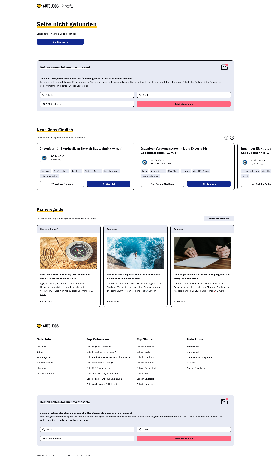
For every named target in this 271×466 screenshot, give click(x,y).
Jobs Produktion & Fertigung (101, 351)
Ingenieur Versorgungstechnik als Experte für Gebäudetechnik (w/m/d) (174, 150)
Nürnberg (258, 163)
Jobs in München (145, 346)
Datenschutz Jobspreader (200, 357)
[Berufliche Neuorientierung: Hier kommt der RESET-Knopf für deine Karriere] (68, 253)
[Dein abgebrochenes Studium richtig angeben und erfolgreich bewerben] (202, 253)
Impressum (193, 346)
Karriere (191, 362)
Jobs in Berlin (144, 351)
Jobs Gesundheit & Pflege (100, 362)
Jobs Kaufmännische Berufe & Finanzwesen (109, 357)
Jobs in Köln (143, 373)
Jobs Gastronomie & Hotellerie (102, 384)
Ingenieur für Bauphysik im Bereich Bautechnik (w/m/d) (81, 148)
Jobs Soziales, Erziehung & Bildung (104, 378)
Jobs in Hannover (146, 384)
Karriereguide (44, 357)
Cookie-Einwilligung (197, 368)
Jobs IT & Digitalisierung (99, 368)
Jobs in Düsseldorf (146, 368)
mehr (43, 294)
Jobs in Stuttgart (145, 378)
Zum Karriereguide (219, 218)
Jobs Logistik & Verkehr (99, 346)
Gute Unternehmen (46, 373)
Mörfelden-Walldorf (162, 163)
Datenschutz (193, 351)
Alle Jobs (41, 346)
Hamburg (57, 159)
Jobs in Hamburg (145, 362)
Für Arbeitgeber (45, 362)
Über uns (41, 368)
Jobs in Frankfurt (145, 357)
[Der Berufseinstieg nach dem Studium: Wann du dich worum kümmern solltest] (135, 253)
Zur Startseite (60, 41)
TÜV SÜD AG (58, 156)
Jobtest (40, 351)
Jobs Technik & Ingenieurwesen (103, 373)
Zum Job (111, 183)
